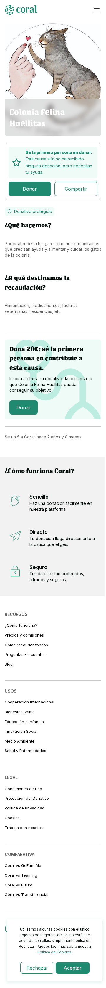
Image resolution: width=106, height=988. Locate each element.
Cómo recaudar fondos (26, 644)
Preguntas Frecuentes (25, 654)
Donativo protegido (33, 211)
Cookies (12, 817)
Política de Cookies (54, 952)
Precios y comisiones (24, 635)
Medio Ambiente (19, 741)
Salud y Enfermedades (25, 750)
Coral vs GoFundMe (23, 865)
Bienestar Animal (20, 711)
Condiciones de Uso (23, 788)
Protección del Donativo (27, 798)
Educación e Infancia (24, 721)
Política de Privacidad (24, 808)
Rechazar (37, 968)
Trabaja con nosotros (24, 827)
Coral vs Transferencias (27, 894)
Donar (30, 189)
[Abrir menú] (96, 10)
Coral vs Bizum (18, 885)
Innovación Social (21, 731)
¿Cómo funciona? (21, 625)
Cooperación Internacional (29, 702)
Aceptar (73, 968)
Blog (9, 664)
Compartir (76, 189)
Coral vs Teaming (21, 875)
